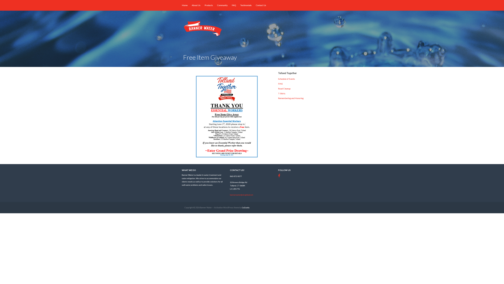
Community (222, 5)
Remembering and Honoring (291, 98)
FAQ (234, 5)
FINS (280, 83)
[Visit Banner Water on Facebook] (279, 176)
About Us (196, 5)
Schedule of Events (286, 79)
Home (185, 5)
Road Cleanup (284, 88)
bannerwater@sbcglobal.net (241, 195)
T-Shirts (281, 93)
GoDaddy (246, 207)
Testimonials (246, 5)
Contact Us (261, 5)
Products (209, 5)
